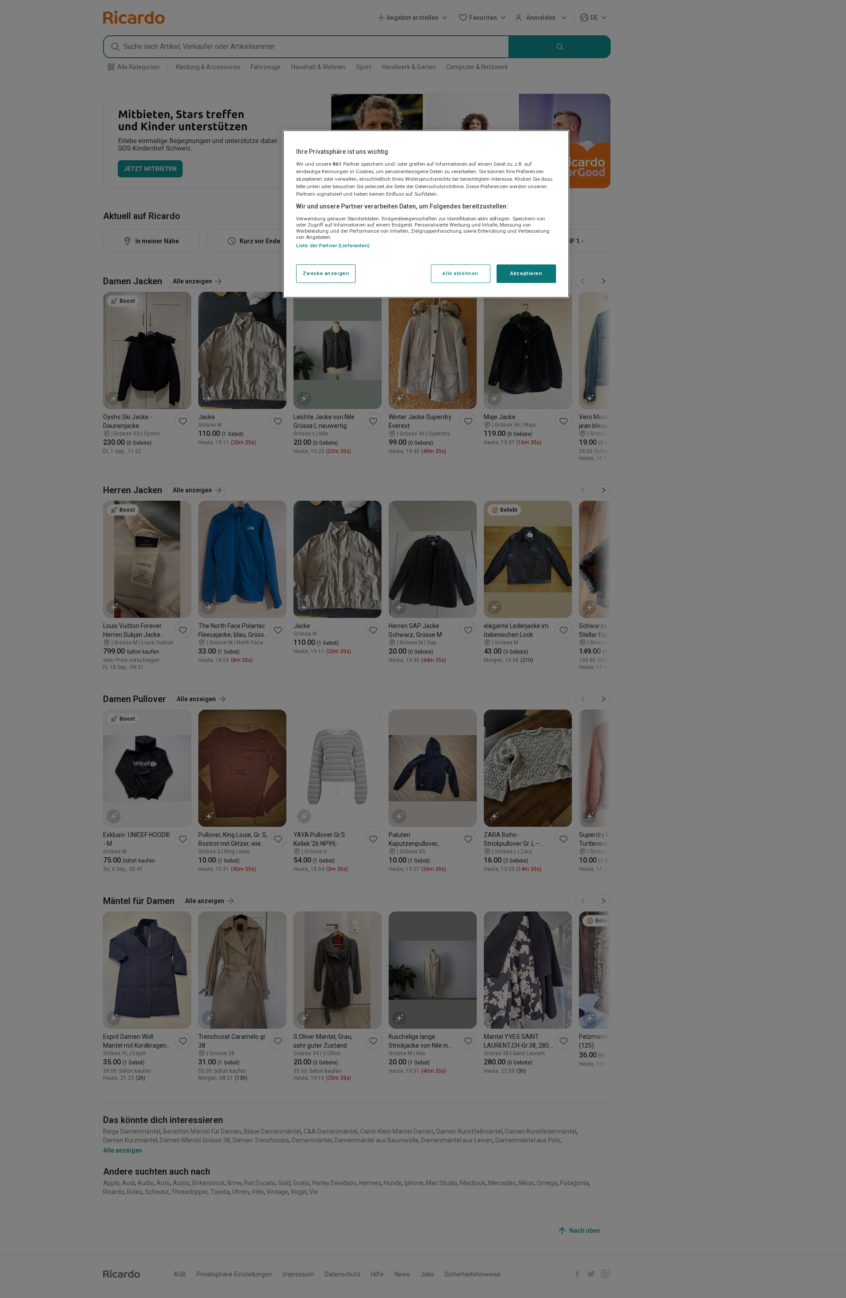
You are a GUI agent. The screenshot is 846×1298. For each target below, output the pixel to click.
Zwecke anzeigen (326, 273)
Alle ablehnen (460, 273)
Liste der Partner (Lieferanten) (333, 245)
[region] (426, 214)
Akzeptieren (526, 273)
